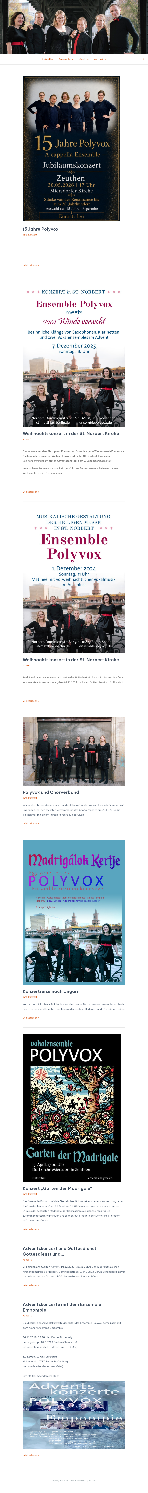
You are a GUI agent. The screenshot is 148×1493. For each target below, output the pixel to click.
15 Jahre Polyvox (41, 229)
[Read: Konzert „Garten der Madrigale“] (72, 1107)
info (25, 234)
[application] (72, 59)
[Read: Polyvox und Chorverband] (74, 751)
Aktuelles (47, 59)
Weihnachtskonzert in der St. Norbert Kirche (71, 433)
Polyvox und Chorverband (51, 792)
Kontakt (98, 59)
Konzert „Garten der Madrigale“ (57, 1188)
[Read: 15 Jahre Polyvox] (71, 148)
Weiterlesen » (31, 265)
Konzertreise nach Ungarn (51, 991)
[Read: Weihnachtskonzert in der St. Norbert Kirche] (74, 354)
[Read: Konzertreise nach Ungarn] (74, 912)
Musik (82, 59)
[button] (144, 59)
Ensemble (65, 59)
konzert (32, 234)
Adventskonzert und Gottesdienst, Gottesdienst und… (60, 1251)
